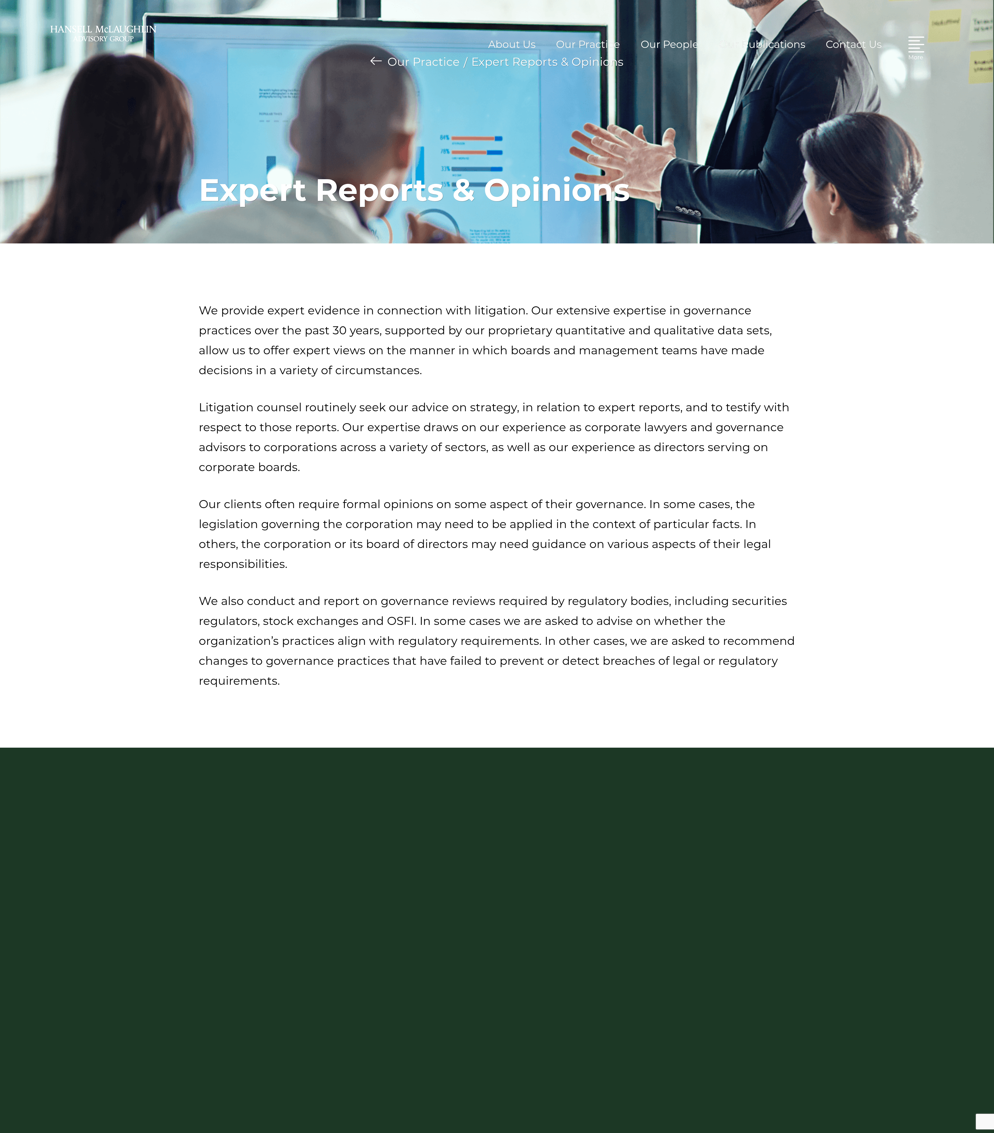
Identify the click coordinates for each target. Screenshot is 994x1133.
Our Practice (424, 61)
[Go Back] (376, 61)
